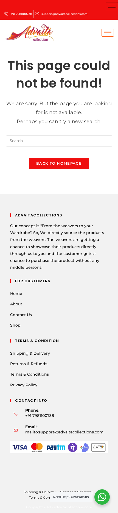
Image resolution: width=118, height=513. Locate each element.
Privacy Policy (23, 384)
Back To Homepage (59, 163)
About (16, 304)
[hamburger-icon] (112, 6)
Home (16, 293)
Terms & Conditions (29, 374)
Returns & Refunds (28, 363)
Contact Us (21, 314)
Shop (15, 325)
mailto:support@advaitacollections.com (64, 432)
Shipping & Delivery (30, 353)
